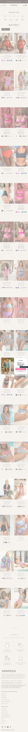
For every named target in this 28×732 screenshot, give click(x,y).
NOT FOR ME (20, 371)
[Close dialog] (26, 358)
